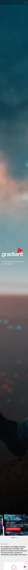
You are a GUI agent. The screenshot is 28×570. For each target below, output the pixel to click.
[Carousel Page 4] (14, 537)
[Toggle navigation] (26, 3)
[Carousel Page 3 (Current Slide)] (13, 537)
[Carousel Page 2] (12, 537)
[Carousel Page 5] (15, 537)
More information (13, 528)
